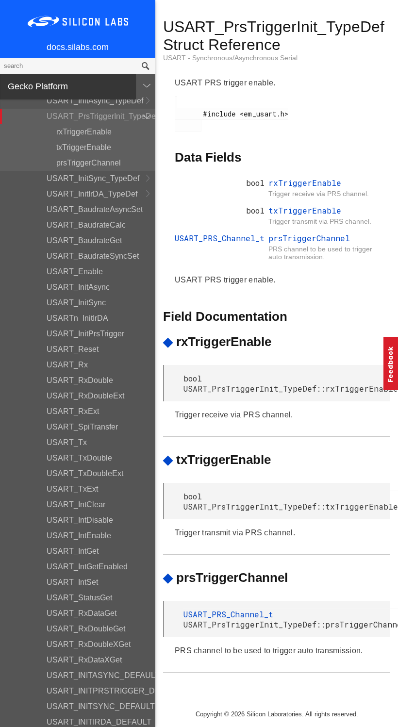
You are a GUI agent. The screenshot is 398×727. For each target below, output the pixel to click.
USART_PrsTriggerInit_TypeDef (101, 116)
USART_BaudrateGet (84, 240)
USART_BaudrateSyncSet (93, 256)
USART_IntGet (73, 551)
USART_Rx (67, 365)
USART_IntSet (72, 582)
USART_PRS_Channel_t (220, 238)
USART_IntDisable (80, 520)
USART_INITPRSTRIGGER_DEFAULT (101, 691)
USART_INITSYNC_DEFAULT (101, 706)
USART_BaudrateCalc (86, 225)
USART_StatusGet (79, 598)
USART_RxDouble (80, 380)
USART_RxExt (73, 411)
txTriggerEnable (83, 147)
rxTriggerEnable (84, 132)
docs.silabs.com (78, 47)
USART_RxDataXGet (84, 660)
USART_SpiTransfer (82, 427)
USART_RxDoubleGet (86, 629)
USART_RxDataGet (81, 613)
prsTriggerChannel (88, 163)
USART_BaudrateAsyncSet (95, 209)
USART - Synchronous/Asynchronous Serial (230, 58)
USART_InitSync (76, 302)
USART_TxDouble (79, 458)
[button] (390, 363)
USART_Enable (75, 271)
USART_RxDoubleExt (85, 396)
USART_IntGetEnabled (87, 566)
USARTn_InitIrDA (77, 318)
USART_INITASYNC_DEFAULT (101, 675)
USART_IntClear (76, 504)
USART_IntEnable (79, 535)
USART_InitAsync (78, 287)
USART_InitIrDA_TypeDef (92, 194)
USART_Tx (67, 442)
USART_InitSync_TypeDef (93, 178)
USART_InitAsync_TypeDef (95, 101)
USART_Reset (73, 349)
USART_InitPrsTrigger (85, 334)
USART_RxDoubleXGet (89, 644)
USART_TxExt (72, 489)
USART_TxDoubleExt (85, 473)
